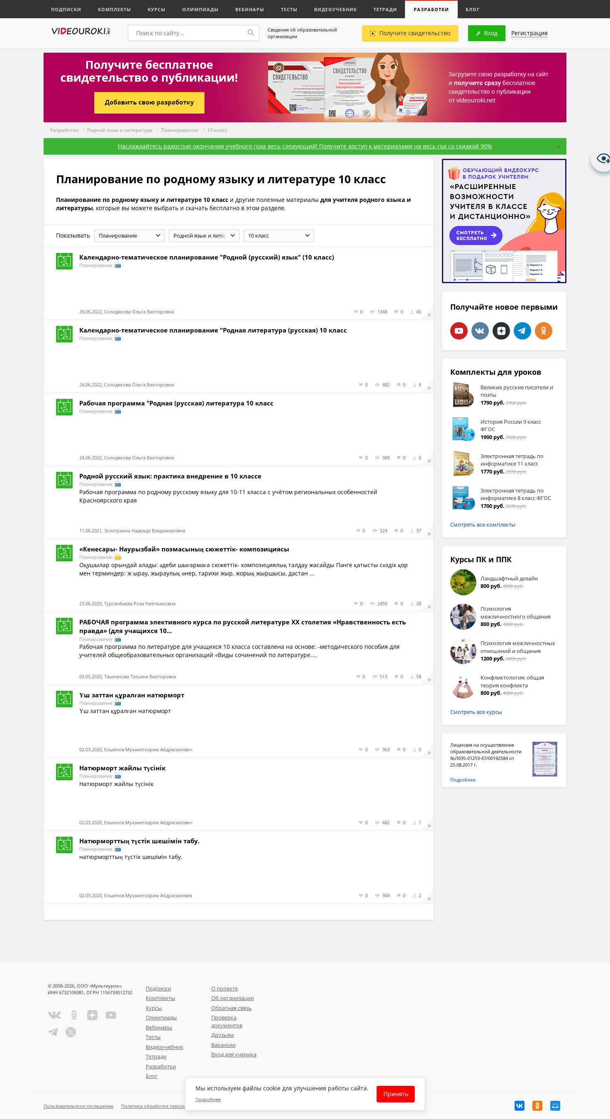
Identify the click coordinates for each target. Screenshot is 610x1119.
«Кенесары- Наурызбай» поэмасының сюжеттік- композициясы (184, 549)
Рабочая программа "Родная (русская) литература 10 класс (176, 403)
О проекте (224, 988)
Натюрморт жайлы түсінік (122, 768)
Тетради (385, 9)
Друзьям (222, 1035)
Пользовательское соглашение (78, 1106)
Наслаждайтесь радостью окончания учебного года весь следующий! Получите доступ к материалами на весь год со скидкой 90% (305, 146)
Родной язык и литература (119, 130)
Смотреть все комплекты (482, 524)
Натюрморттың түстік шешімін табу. (139, 841)
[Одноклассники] (537, 1106)
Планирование (179, 130)
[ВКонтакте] (520, 1106)
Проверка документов (226, 1021)
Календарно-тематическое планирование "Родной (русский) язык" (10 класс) (206, 257)
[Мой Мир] (555, 1106)
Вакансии (223, 1045)
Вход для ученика (233, 1054)
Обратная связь (231, 1008)
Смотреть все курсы (476, 712)
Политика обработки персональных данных (170, 1106)
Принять (395, 1094)
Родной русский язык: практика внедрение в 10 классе (170, 476)
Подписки (66, 9)
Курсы (157, 9)
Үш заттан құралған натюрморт (131, 695)
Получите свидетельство (414, 33)
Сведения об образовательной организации (302, 33)
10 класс (217, 130)
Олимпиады (200, 9)
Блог (473, 9)
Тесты (289, 9)
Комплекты (114, 9)
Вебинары (249, 9)
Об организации (232, 998)
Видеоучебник (335, 9)
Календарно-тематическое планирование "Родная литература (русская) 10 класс (213, 330)
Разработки (431, 9)
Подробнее (463, 780)
